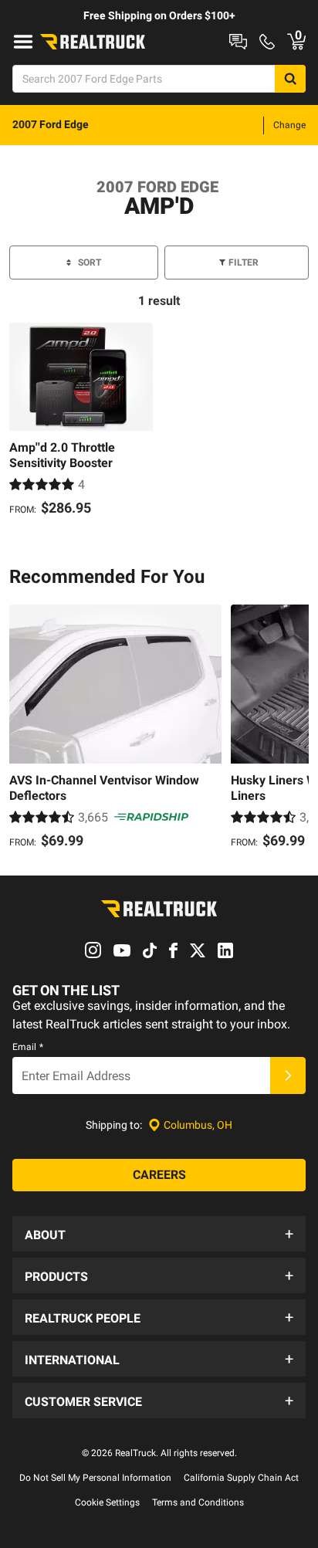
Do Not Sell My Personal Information (95, 1477)
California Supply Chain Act (241, 1477)
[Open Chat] (238, 41)
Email (27, 1047)
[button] (159, 1234)
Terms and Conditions (198, 1502)
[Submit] (288, 1075)
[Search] (290, 79)
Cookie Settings (107, 1502)
